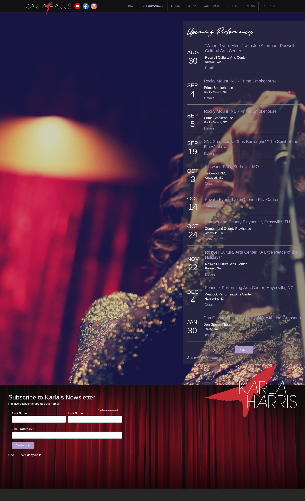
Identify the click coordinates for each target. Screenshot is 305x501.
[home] (48, 8)
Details (210, 68)
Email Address (23, 429)
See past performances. (204, 357)
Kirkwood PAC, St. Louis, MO (232, 166)
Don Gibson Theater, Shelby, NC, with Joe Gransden (252, 318)
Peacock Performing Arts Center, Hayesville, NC (249, 287)
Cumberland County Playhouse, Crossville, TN (247, 222)
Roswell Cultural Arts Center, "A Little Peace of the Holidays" (251, 255)
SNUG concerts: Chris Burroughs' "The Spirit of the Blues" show (251, 144)
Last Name (75, 413)
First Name (19, 413)
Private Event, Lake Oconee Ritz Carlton (242, 199)
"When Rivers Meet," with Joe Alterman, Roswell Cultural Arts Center (249, 48)
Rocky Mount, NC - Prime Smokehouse (240, 81)
